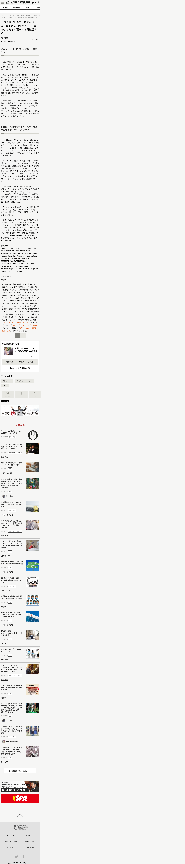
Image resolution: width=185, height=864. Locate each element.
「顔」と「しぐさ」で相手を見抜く (24, 325)
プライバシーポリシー (10, 841)
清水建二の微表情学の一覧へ (20, 368)
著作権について (30, 841)
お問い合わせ (30, 847)
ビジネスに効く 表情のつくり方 (16, 322)
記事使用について (30, 835)
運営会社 (10, 847)
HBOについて (10, 835)
